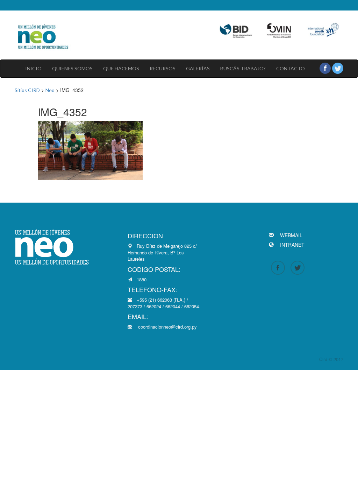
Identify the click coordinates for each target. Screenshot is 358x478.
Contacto (290, 68)
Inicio (33, 68)
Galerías (198, 68)
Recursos (163, 68)
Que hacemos (121, 68)
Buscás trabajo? (243, 68)
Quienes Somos (72, 68)
